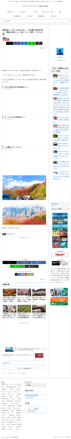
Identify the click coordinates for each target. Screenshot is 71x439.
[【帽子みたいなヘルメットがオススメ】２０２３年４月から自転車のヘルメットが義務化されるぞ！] (55, 76)
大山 (14, 234)
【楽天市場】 (60, 251)
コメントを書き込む (24, 368)
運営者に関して (31, 411)
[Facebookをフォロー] (19, 274)
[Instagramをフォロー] (22, 274)
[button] (69, 21)
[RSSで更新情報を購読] (32, 274)
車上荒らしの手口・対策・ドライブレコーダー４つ (61, 146)
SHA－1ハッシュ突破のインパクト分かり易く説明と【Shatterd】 (61, 138)
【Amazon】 (60, 260)
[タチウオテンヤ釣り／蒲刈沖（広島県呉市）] (55, 118)
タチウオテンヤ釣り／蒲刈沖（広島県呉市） (61, 120)
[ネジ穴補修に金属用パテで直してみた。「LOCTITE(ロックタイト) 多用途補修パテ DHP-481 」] (55, 88)
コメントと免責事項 (33, 409)
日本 (5, 234)
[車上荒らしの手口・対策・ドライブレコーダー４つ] (55, 144)
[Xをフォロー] (16, 274)
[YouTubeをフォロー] (25, 274)
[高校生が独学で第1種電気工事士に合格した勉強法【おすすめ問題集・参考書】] (55, 125)
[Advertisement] (13, 58)
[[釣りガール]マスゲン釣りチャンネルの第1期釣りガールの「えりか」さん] (55, 152)
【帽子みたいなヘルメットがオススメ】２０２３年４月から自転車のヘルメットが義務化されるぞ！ (61, 80)
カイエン (60, 57)
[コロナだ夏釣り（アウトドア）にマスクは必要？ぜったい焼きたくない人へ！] (55, 162)
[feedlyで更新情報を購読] (29, 274)
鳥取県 (9, 234)
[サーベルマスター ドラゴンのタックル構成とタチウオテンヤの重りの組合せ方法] (55, 172)
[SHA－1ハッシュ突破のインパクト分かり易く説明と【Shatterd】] (55, 136)
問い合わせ (30, 397)
